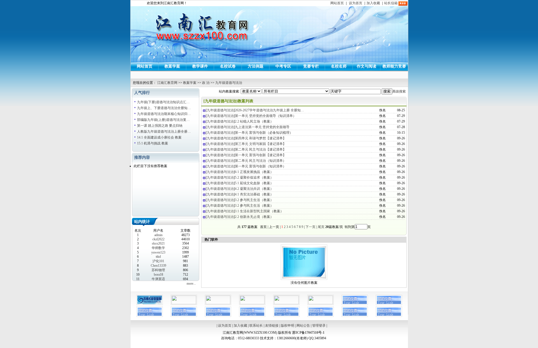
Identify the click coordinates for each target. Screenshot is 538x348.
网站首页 (337, 3)
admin (158, 235)
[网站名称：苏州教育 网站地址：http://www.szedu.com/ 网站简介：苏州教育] (320, 303)
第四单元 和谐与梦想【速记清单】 (260, 138)
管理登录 (319, 326)
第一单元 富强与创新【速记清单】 (260, 155)
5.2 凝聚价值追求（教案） (254, 177)
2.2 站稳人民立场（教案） (254, 121)
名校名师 (339, 66)
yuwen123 (158, 252)
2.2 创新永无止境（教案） (254, 217)
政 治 (206, 83)
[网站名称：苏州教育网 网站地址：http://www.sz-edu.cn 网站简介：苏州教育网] (184, 303)
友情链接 (272, 326)
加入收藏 (373, 3)
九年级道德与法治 (228, 83)
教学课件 (200, 66)
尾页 (320, 227)
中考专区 (283, 66)
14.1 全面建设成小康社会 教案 (159, 137)
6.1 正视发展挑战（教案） (254, 172)
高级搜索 (399, 91)
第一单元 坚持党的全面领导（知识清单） (265, 116)
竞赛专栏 (311, 66)
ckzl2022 (158, 239)
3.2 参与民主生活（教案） (254, 200)
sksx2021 (158, 243)
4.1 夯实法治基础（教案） (254, 194)
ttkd (158, 257)
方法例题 (255, 66)
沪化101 (158, 261)
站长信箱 (391, 3)
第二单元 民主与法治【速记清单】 (260, 149)
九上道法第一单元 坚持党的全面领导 (262, 127)
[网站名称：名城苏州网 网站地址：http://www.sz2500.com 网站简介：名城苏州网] (218, 303)
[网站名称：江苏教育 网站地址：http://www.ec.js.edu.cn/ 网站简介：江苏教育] (286, 303)
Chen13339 (158, 266)
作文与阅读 (366, 66)
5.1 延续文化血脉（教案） (254, 183)
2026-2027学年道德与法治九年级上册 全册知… (269, 110)
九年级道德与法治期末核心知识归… (164, 114)
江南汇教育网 (167, 83)
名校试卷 (228, 66)
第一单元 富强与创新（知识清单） (260, 166)
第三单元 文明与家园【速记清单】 (260, 144)
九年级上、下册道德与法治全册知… (164, 108)
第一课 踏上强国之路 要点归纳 (159, 126)
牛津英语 (158, 279)
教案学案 (172, 66)
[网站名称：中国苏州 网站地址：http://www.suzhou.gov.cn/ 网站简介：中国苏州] (252, 303)
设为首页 (355, 3)
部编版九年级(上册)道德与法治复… (163, 120)
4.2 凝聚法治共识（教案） (254, 189)
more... (191, 283)
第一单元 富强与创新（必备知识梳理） (264, 133)
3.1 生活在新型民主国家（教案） (259, 211)
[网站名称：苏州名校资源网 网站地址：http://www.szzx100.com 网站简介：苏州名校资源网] (149, 304)
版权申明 (287, 326)
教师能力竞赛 (394, 66)
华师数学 (158, 248)
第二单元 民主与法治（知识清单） (260, 161)
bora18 (158, 274)
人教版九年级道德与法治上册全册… (164, 131)
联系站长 (256, 326)
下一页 (310, 227)
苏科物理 (158, 270)
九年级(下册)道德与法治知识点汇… (163, 102)
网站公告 (303, 326)
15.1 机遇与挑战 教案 (152, 143)
